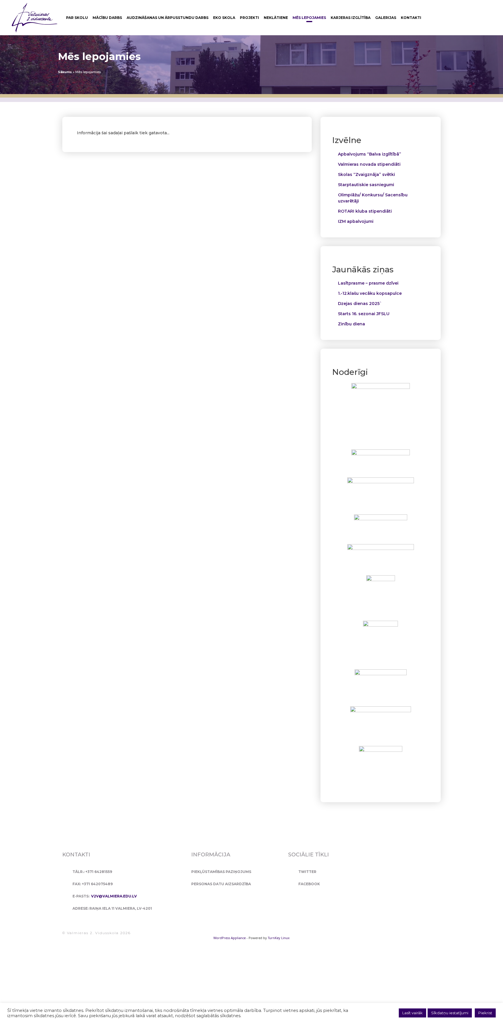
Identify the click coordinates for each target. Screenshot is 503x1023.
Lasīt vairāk (412, 1012)
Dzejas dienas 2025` (360, 303)
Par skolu (77, 17)
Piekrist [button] (485, 1012)
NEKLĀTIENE (276, 17)
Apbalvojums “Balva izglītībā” (369, 154)
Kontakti (411, 17)
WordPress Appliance (229, 938)
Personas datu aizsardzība (221, 884)
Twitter (307, 871)
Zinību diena (351, 324)
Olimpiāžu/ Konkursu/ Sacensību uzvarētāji (373, 198)
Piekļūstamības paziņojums (221, 871)
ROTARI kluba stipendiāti (365, 211)
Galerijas (385, 17)
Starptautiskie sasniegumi (366, 184)
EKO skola (224, 17)
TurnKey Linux (279, 938)
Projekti (249, 17)
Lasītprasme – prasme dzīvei (368, 283)
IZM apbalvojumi (355, 221)
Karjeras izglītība (351, 17)
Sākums (65, 72)
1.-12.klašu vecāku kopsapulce (370, 293)
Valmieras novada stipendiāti (369, 164)
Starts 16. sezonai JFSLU (363, 313)
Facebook (309, 884)
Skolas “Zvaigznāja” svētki (366, 174)
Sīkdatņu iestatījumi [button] (449, 1012)
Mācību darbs (107, 17)
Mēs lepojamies (309, 17)
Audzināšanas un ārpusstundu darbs (167, 17)
